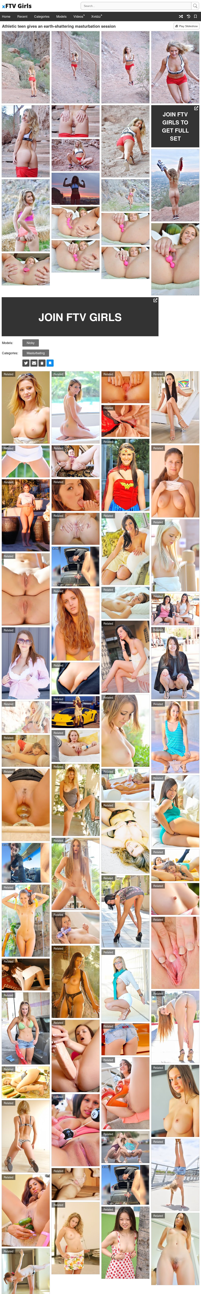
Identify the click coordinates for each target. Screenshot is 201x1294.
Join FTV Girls (80, 316)
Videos (78, 16)
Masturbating (36, 353)
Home (6, 16)
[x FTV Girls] (17, 6)
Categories (41, 16)
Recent (22, 16)
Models (61, 16)
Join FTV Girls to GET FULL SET (175, 126)
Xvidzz (96, 16)
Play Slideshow (188, 26)
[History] (188, 16)
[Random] (181, 16)
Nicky (31, 342)
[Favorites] (196, 16)
